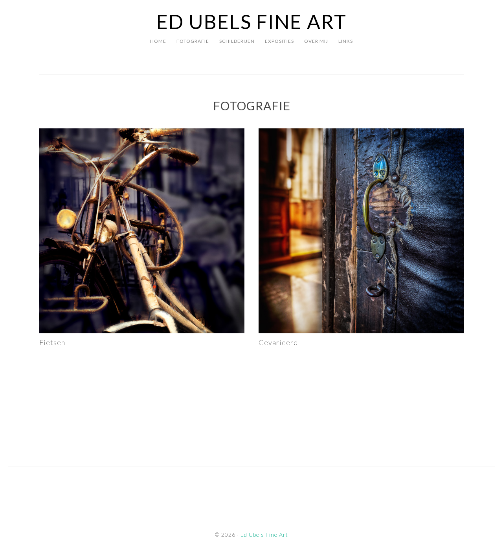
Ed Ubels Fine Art (251, 21)
